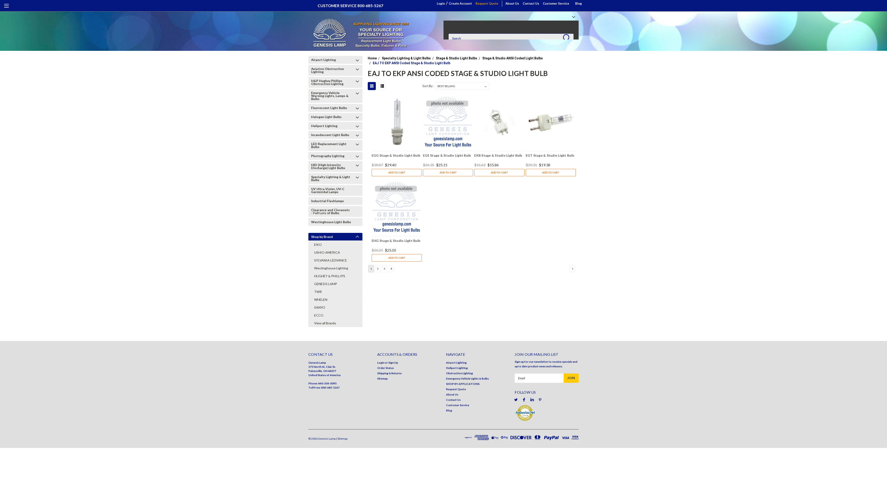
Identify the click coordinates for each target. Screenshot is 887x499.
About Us (512, 3)
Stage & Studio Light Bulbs (456, 58)
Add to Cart (396, 172)
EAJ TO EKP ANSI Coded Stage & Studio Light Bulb (411, 63)
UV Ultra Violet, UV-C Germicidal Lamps (327, 190)
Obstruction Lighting (459, 373)
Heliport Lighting (324, 126)
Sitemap (382, 378)
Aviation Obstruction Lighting (327, 70)
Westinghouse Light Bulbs (331, 222)
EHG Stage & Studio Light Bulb (396, 241)
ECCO (318, 315)
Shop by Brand (322, 237)
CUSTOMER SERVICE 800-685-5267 (350, 5)
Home (372, 58)
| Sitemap (341, 438)
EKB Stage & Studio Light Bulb (498, 155)
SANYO (319, 307)
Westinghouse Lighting (331, 268)
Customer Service (556, 3)
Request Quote (487, 3)
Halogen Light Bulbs (326, 117)
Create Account (460, 3)
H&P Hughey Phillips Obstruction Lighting (327, 82)
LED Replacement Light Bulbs (328, 145)
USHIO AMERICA (327, 252)
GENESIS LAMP (325, 284)
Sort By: (427, 86)
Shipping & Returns (389, 373)
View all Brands (325, 323)
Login (441, 3)
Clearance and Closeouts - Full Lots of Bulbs (330, 211)
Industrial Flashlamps (327, 201)
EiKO (318, 244)
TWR (318, 292)
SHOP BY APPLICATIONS (463, 384)
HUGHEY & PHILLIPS (329, 276)
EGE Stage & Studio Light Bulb (447, 155)
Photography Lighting (327, 156)
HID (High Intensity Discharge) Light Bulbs (328, 166)
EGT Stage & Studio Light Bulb (550, 155)
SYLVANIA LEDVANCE (330, 260)
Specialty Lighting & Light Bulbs (330, 178)
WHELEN (320, 299)
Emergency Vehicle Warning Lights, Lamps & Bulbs (330, 96)
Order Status (385, 368)
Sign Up (393, 362)
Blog (578, 3)
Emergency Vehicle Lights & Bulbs (467, 378)
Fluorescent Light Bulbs (329, 108)
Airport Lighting (323, 60)
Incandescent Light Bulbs (330, 135)
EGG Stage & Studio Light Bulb (396, 155)
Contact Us (531, 3)
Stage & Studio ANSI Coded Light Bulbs (512, 58)
